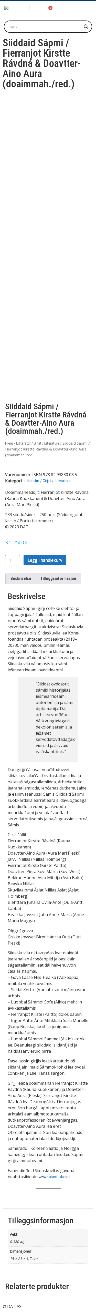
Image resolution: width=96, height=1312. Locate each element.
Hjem (9, 443)
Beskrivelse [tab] (20, 578)
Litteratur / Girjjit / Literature (37, 443)
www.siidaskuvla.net (54, 1176)
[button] (83, 9)
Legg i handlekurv (45, 560)
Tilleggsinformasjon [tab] (58, 578)
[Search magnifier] (86, 26)
